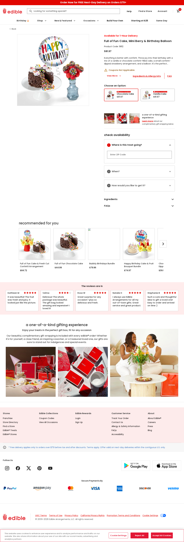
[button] (53, 70)
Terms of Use (55, 515)
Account (162, 11)
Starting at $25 (139, 20)
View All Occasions (48, 422)
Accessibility (118, 434)
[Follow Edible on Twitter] (28, 468)
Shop (40, 20)
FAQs (114, 430)
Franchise (8, 418)
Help (129, 11)
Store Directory (10, 422)
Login (77, 418)
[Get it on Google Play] (135, 465)
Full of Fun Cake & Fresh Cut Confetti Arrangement (34, 265)
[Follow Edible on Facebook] (18, 468)
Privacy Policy (71, 515)
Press (150, 426)
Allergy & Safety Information (126, 426)
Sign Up (79, 422)
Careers (152, 422)
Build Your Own (115, 20)
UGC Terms (41, 515)
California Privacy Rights (92, 515)
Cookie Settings (150, 515)
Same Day (161, 20)
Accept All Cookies (162, 535)
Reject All (139, 535)
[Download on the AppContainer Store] (166, 465)
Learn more (147, 121)
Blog (150, 430)
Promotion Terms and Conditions (123, 515)
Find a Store (145, 11)
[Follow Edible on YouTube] (50, 468)
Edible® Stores (10, 434)
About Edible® (154, 418)
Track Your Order (120, 418)
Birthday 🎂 (23, 20)
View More (112, 75)
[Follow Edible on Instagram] (7, 468)
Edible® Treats (10, 430)
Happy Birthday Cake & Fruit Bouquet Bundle (139, 265)
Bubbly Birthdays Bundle (102, 263)
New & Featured (63, 20)
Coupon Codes (46, 418)
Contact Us (117, 422)
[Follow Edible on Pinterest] (39, 468)
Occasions (89, 20)
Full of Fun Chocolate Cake (69, 263)
